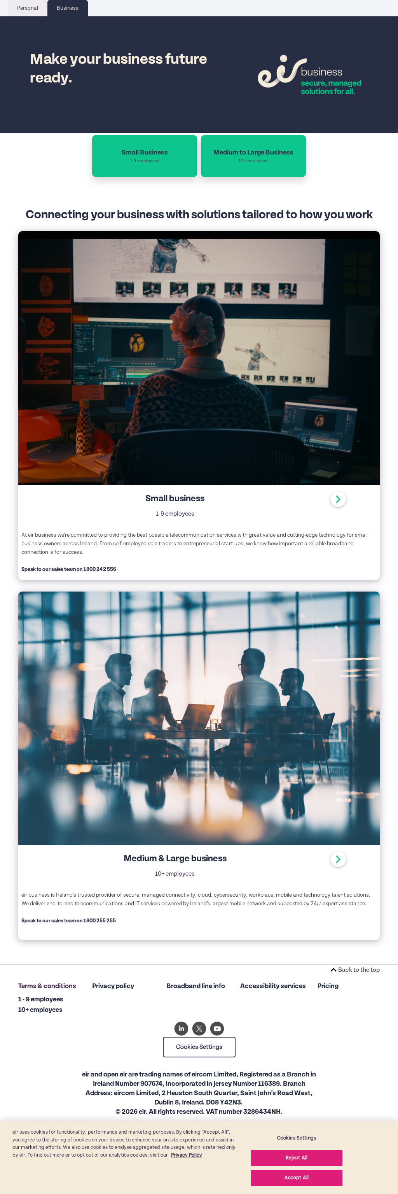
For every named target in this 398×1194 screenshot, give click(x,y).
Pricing (328, 986)
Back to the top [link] (359, 970)
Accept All (297, 1177)
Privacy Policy (186, 1155)
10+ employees (40, 1009)
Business (68, 8)
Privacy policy (113, 986)
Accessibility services (273, 986)
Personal (27, 8)
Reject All (296, 1158)
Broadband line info (195, 986)
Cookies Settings (199, 1047)
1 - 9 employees (40, 999)
